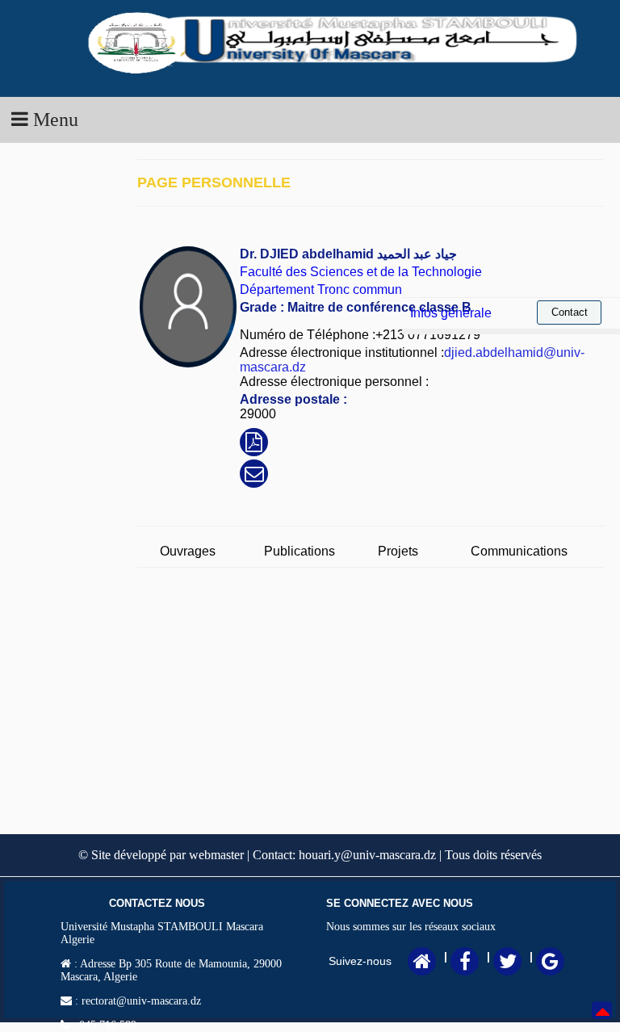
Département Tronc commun (321, 289)
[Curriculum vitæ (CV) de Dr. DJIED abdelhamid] (253, 444)
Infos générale (451, 313)
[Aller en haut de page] (603, 1022)
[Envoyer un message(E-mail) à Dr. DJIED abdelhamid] (254, 476)
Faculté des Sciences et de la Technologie (361, 272)
